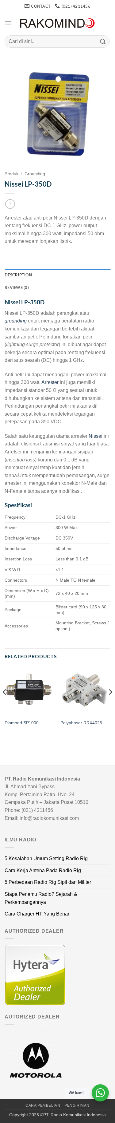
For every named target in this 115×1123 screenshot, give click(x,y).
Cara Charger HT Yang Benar (37, 913)
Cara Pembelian (42, 1105)
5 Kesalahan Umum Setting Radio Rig (46, 858)
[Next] (110, 704)
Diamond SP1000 (22, 723)
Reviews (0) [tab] (17, 287)
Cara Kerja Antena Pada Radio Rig (43, 870)
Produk (11, 174)
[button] (8, 22)
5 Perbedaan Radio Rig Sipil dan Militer (48, 882)
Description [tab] (18, 274)
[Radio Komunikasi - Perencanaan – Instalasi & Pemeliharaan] (57, 23)
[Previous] (5, 704)
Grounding (35, 174)
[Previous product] (10, 204)
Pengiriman (77, 1105)
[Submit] (103, 41)
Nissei (95, 436)
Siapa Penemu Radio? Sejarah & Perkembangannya (41, 898)
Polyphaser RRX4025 (81, 723)
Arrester (50, 382)
